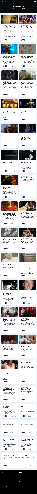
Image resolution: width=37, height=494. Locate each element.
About (2, 481)
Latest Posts (21, 474)
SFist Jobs (21, 475)
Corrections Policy (4, 486)
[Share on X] (5, 40)
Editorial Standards (4, 484)
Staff (2, 483)
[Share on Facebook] (7, 40)
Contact (2, 487)
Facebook (20, 481)
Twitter (20, 483)
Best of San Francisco (22, 477)
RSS (20, 484)
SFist (3, 473)
